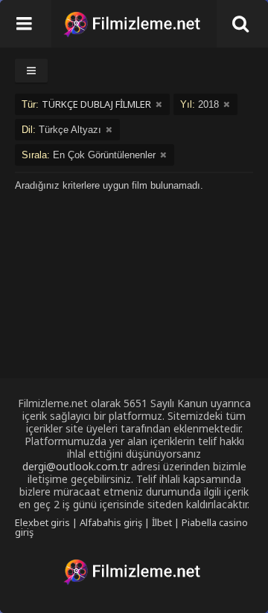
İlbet (162, 522)
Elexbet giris (42, 522)
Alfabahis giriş (111, 522)
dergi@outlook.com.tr (75, 466)
